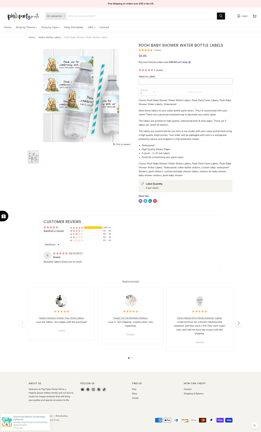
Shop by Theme (26, 27)
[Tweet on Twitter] (145, 201)
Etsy (134, 389)
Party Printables (73, 27)
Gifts (91, 27)
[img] (60, 253)
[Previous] (22, 323)
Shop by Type (49, 27)
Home (7, 27)
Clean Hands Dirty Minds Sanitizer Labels (199, 318)
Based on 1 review (54, 230)
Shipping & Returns (193, 393)
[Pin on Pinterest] (155, 201)
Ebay (134, 393)
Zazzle (135, 397)
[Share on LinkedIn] (150, 201)
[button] (146, 70)
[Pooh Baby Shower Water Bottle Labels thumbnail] (33, 157)
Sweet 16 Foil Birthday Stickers (130, 318)
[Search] (221, 16)
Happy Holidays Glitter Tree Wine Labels (61, 318)
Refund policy (62, 416)
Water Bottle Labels (50, 37)
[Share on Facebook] (140, 201)
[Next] (238, 323)
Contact (104, 27)
